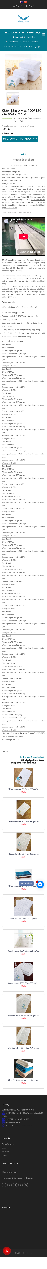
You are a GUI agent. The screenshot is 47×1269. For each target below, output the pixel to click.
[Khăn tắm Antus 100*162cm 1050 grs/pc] (23, 1036)
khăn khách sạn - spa (17, 260)
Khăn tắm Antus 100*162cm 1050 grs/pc (23, 1048)
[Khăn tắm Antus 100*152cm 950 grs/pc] (23, 1003)
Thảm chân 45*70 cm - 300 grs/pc (23, 918)
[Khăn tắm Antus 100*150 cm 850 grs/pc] (23, 971)
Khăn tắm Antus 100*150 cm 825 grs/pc (23, 951)
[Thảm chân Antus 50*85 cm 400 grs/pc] (23, 842)
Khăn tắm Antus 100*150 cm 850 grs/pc (23, 46)
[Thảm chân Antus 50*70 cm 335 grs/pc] (23, 777)
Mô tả (23, 154)
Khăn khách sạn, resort (18, 42)
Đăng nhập (19, 6)
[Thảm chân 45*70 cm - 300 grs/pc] (23, 906)
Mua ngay (32, 139)
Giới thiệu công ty (8, 1144)
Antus (24, 733)
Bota (29, 1253)
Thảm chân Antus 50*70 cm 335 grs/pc (23, 789)
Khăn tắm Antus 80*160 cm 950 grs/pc (23, 1080)
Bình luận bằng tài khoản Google (32, 760)
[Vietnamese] (25, 3)
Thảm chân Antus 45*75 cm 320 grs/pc (23, 886)
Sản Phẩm (31, 37)
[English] (21, 3)
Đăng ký (30, 6)
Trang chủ (19, 37)
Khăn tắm (34, 42)
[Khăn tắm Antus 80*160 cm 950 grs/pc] (23, 1068)
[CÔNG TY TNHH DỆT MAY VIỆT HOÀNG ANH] (23, 19)
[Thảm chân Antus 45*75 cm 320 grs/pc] (23, 874)
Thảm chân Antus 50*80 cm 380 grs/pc (23, 821)
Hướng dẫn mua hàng (23, 159)
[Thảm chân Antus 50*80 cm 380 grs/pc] (23, 809)
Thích (5, 126)
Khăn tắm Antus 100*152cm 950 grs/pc (23, 1015)
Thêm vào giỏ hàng (14, 139)
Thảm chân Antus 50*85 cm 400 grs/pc (23, 854)
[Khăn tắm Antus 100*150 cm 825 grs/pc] (23, 939)
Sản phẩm (5, 1152)
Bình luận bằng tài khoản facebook (32, 757)
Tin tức (4, 1155)
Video (4, 1148)
